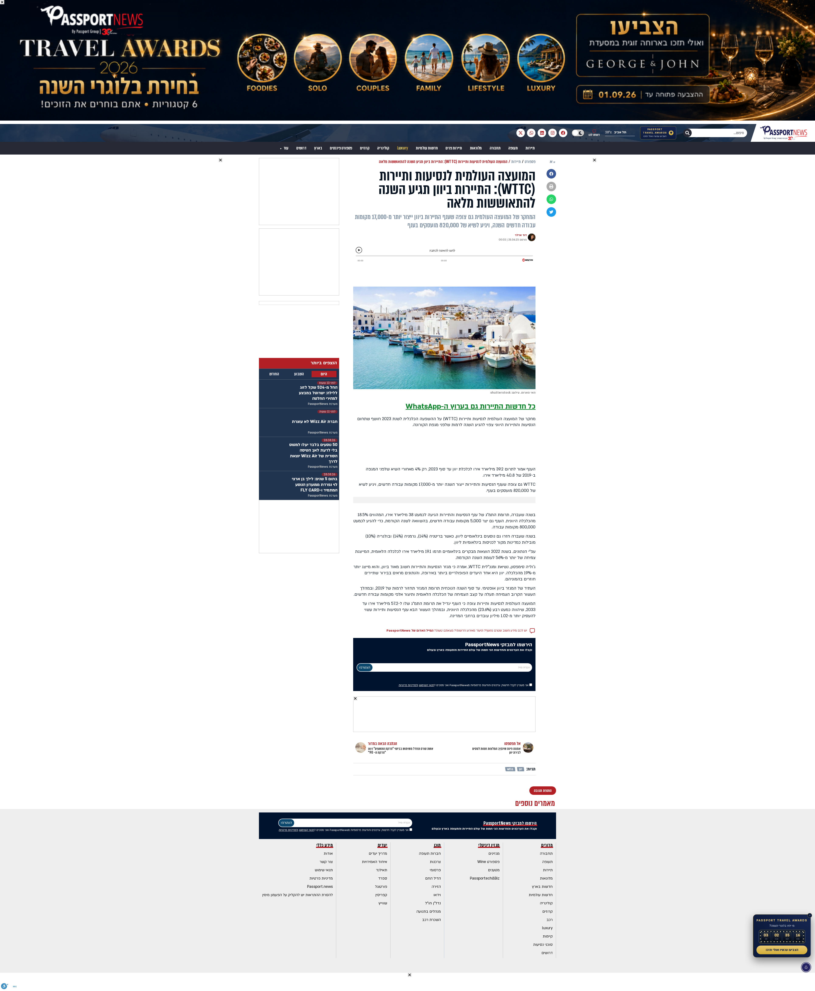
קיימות (548, 936)
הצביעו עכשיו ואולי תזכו (782, 950)
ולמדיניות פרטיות (408, 685)
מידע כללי (324, 845)
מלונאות (476, 148)
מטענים (494, 870)
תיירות (530, 148)
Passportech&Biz (485, 878)
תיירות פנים (453, 148)
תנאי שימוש (324, 870)
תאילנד (381, 870)
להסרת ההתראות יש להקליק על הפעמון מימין (297, 894)
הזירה (436, 886)
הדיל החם (433, 878)
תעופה (513, 148)
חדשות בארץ (542, 886)
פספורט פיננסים (341, 148)
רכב (550, 919)
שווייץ (383, 903)
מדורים (547, 845)
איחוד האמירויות (374, 861)
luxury (547, 928)
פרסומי (435, 870)
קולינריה (383, 148)
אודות (328, 853)
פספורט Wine (488, 861)
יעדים (382, 845)
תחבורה (495, 148)
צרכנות (435, 861)
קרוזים (365, 148)
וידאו (437, 894)
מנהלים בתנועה (428, 911)
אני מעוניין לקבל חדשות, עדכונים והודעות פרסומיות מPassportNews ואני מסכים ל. (463, 685)
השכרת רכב (431, 919)
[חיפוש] (687, 133)
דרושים (301, 148)
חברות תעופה (430, 853)
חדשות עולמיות (427, 148)
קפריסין (381, 894)
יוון (521, 769)
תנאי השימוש (426, 685)
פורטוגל (381, 886)
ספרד (382, 878)
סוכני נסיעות (543, 944)
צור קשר (326, 861)
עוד (285, 148)
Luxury (402, 148)
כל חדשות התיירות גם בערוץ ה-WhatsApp (470, 406)
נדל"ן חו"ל (433, 903)
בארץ (318, 148)
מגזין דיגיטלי (489, 845)
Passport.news (320, 886)
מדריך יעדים (378, 853)
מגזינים (494, 853)
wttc (510, 769)
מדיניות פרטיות (321, 878)
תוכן (437, 845)
